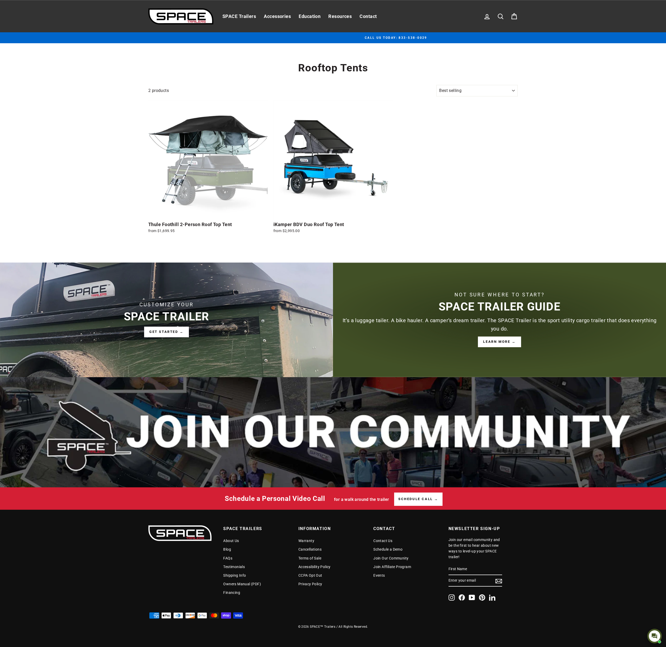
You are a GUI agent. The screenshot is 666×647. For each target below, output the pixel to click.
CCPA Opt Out (310, 575)
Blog (227, 549)
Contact (368, 16)
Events (379, 575)
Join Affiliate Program (392, 567)
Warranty (306, 541)
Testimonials (234, 567)
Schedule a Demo (387, 549)
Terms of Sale (309, 558)
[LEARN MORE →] (499, 320)
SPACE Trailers (239, 16)
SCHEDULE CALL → (418, 499)
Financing (231, 592)
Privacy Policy (310, 584)
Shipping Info (234, 575)
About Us (231, 541)
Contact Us (382, 541)
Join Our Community (390, 558)
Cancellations (310, 549)
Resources (340, 16)
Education (310, 16)
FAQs (227, 558)
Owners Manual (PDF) (242, 584)
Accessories (277, 16)
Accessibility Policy (314, 567)
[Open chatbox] (654, 636)
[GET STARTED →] (166, 320)
